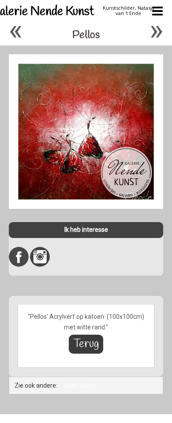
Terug (86, 344)
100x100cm (79, 385)
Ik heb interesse (86, 229)
